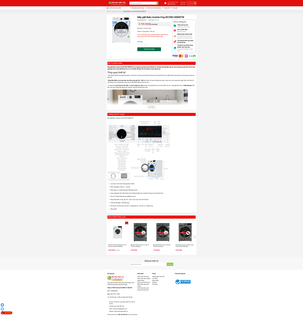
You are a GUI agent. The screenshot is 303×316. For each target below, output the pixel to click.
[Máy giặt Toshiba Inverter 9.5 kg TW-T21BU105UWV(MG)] (162, 232)
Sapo (136, 314)
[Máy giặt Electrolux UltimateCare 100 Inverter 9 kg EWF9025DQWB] (117, 232)
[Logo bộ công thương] (183, 281)
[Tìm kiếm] (157, 3)
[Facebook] (2, 305)
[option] (118, 237)
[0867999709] (2, 312)
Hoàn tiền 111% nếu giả (170, 8)
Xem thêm (151, 107)
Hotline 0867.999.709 (158, 276)
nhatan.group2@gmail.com (120, 309)
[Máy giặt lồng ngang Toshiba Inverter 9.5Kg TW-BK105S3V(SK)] (185, 232)
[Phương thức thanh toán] (184, 56)
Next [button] (194, 237)
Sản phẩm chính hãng (138, 8)
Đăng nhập (182, 4)
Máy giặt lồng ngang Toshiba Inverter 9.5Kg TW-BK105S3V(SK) (185, 245)
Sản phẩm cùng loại (117, 217)
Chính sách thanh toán (143, 282)
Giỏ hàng (154, 284)
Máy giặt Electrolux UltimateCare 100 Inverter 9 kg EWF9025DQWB (117, 245)
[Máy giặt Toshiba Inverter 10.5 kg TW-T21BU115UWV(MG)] (140, 232)
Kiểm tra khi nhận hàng (154, 8)
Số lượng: (140, 41)
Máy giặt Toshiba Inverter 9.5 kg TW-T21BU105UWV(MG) (162, 245)
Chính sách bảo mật (143, 276)
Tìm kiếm (154, 278)
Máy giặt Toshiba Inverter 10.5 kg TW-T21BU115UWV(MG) (140, 245)
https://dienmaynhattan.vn (121, 311)
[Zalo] (2, 308)
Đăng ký (170, 264)
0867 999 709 (171, 4)
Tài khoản (183, 2)
